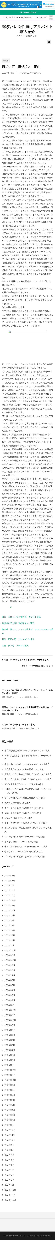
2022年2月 (9, 1120)
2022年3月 (9, 1115)
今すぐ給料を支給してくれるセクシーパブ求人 (25, 846)
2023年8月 (9, 1030)
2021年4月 (9, 1170)
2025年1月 (9, 945)
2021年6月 (9, 1160)
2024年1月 (9, 1005)
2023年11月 (9, 1015)
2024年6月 (9, 980)
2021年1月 (9, 1185)
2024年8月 (9, 970)
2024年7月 (9, 975)
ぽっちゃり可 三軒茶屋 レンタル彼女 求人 (23, 851)
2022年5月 (9, 1105)
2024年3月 (9, 995)
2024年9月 (9, 965)
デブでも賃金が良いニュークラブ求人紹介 (23, 784)
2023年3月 (9, 1055)
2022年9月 (9, 1085)
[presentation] (51, 19)
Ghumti (29, 1235)
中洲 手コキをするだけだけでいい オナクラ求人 (26, 660)
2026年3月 (9, 875)
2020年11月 (9, 1195)
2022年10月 (10, 1080)
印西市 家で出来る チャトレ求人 (18, 724)
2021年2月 (9, 1180)
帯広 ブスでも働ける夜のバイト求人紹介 (23, 808)
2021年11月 (9, 1135)
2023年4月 (9, 1050)
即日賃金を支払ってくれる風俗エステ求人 (23, 769)
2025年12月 (10, 890)
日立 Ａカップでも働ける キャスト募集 (21, 617)
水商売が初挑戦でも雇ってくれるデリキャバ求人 (27, 750)
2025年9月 (9, 905)
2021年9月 (9, 1145)
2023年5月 (9, 1045)
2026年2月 (9, 880)
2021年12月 (9, 1130)
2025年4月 (9, 930)
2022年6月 (9, 1100)
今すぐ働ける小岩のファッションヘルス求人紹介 (27, 764)
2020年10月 (10, 1200)
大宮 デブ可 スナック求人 (15, 645)
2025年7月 (9, 915)
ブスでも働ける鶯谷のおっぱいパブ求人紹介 (24, 856)
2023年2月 (9, 1060)
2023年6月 (9, 1040)
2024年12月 (10, 950)
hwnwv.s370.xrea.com (30, 73)
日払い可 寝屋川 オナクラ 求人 (18, 818)
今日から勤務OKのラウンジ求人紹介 (21, 841)
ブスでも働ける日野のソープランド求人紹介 (24, 836)
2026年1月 (9, 885)
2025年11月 (9, 895)
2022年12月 (10, 1070)
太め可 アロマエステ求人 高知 (36, 666)
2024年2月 (9, 1000)
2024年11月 (9, 955)
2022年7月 (9, 1095)
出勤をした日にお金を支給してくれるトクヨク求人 (28, 774)
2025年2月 (9, 940)
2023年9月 (9, 1025)
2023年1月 (9, 1065)
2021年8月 (9, 1150)
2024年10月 (10, 960)
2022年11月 (9, 1075)
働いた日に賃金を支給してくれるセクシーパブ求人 (28, 779)
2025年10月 (10, 900)
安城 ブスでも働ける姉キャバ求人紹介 (22, 813)
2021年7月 (9, 1155)
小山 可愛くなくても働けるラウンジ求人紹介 (25, 823)
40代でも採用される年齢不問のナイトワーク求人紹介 (25, 17)
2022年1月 (9, 1125)
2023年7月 (9, 1035)
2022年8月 (9, 1090)
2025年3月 (9, 935)
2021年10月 (9, 1140)
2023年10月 (10, 1020)
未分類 (6, 60)
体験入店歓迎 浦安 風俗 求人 (17, 803)
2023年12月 (10, 1010)
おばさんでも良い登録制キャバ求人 (18, 623)
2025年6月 (9, 920)
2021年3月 (9, 1175)
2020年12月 (10, 1190)
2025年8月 (9, 910)
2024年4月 (9, 990)
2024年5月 (9, 985)
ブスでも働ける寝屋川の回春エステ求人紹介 (24, 798)
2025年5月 (9, 925)
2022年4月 (9, 1110)
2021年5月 (9, 1165)
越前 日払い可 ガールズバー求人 (18, 639)
